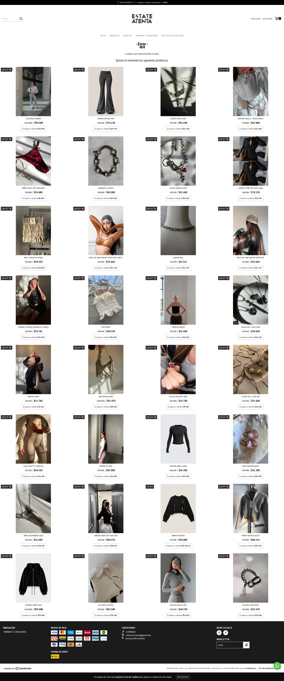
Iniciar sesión (267, 19)
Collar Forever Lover (178, 188)
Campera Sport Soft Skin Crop (106, 535)
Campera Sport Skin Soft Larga (250, 188)
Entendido (183, 677)
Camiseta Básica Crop (178, 605)
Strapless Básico (178, 327)
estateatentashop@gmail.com (138, 635)
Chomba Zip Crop (105, 466)
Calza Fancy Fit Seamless (33, 466)
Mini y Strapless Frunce (33, 257)
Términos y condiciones (147, 35)
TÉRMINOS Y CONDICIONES (14, 631)
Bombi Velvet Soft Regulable (33, 188)
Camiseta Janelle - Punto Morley (250, 118)
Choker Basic (178, 257)
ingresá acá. (251, 668)
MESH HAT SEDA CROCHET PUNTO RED (250, 257)
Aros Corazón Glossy (250, 466)
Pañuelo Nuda (33, 396)
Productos (114, 35)
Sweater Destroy (178, 535)
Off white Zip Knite (105, 605)
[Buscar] (21, 19)
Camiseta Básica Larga (178, 466)
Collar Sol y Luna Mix (251, 396)
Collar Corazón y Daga (178, 396)
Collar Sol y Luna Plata (250, 327)
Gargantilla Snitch (106, 188)
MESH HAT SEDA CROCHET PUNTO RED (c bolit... (106, 257)
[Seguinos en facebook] (225, 632)
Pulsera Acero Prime (250, 605)
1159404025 (131, 631)
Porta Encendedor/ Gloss (33, 535)
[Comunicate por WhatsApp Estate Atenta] (277, 665)
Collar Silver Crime (178, 118)
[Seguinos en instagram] (219, 632)
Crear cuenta (255, 19)
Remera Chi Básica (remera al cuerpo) (33, 327)
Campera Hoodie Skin (33, 605)
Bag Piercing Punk (106, 396)
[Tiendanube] (17, 669)
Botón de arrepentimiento (270, 668)
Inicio (103, 35)
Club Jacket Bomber (33, 118)
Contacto (127, 35)
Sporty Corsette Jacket (251, 535)
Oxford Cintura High (105, 118)
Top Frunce (105, 327)
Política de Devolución (173, 35)
